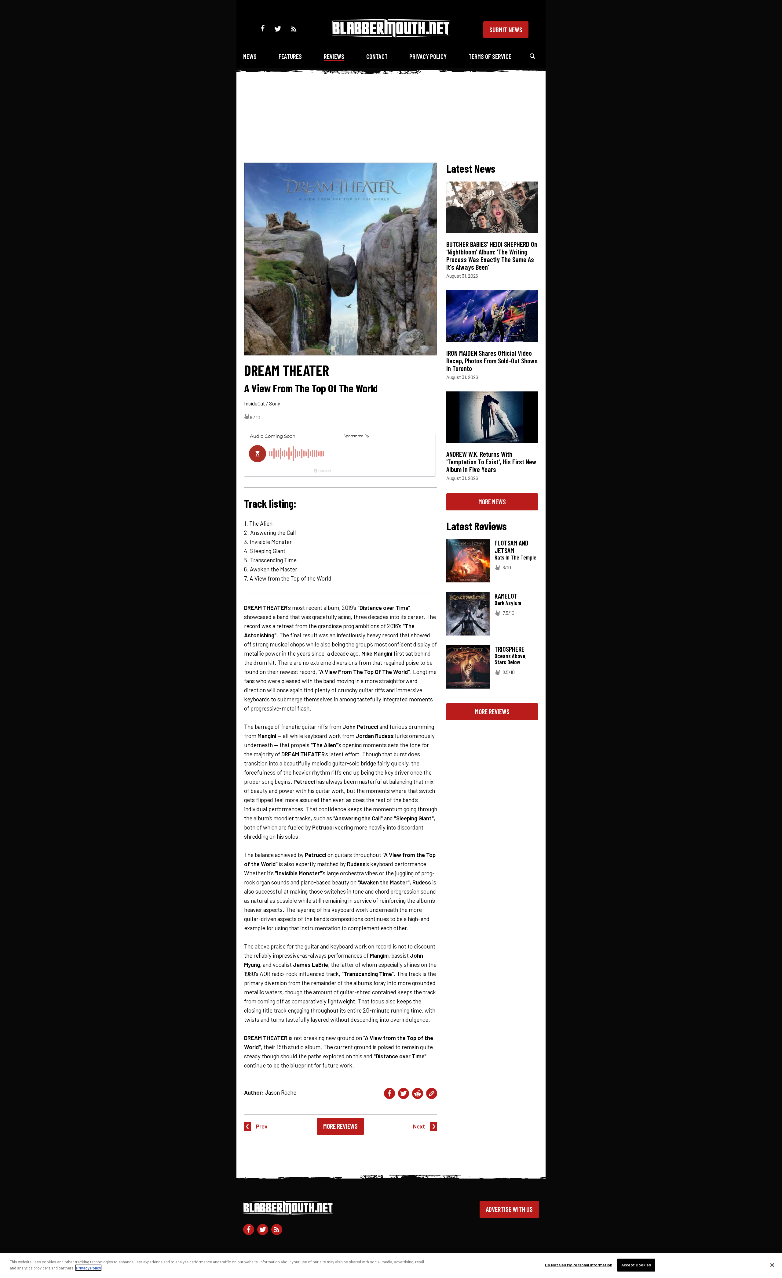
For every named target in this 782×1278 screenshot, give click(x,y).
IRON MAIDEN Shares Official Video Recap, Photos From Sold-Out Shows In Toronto (492, 361)
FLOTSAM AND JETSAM (511, 546)
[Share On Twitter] (403, 1093)
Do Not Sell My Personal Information (578, 1264)
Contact (377, 56)
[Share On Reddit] (417, 1093)
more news (492, 502)
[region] (391, 1265)
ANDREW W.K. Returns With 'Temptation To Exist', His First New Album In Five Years (491, 461)
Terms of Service (490, 56)
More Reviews (340, 1126)
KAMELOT (506, 596)
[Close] (772, 1265)
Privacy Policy (428, 56)
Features (290, 56)
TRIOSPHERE (509, 649)
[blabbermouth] (391, 35)
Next (419, 1126)
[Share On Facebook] (389, 1093)
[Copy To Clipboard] (431, 1093)
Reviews (334, 56)
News (250, 56)
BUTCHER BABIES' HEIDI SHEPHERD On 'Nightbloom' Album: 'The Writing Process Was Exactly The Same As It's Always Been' (491, 255)
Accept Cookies (636, 1264)
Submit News (505, 30)
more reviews (492, 711)
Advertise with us (509, 1209)
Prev (262, 1126)
